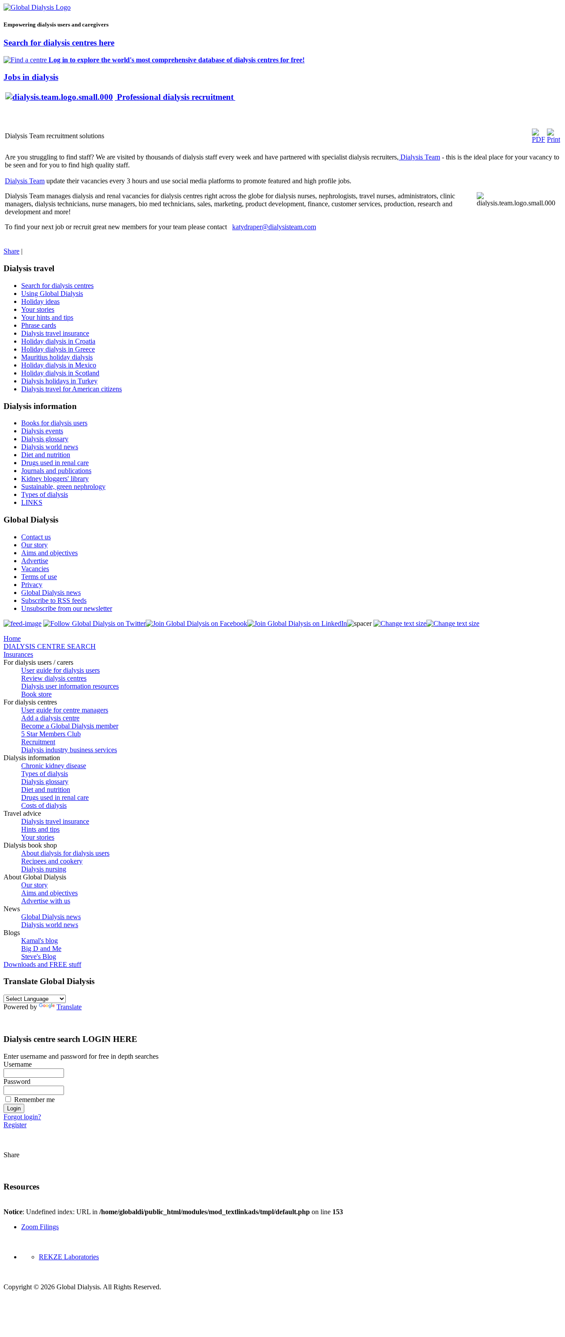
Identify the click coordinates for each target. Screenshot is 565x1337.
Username (18, 1064)
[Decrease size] (452, 623)
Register (15, 1125)
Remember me (34, 1099)
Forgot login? (22, 1117)
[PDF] (538, 139)
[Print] (553, 139)
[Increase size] (399, 623)
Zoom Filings (40, 1227)
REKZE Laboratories (69, 1257)
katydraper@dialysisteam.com (274, 227)
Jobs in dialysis (31, 77)
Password (17, 1081)
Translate (69, 1007)
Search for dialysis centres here (59, 42)
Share (11, 251)
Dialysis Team (419, 157)
